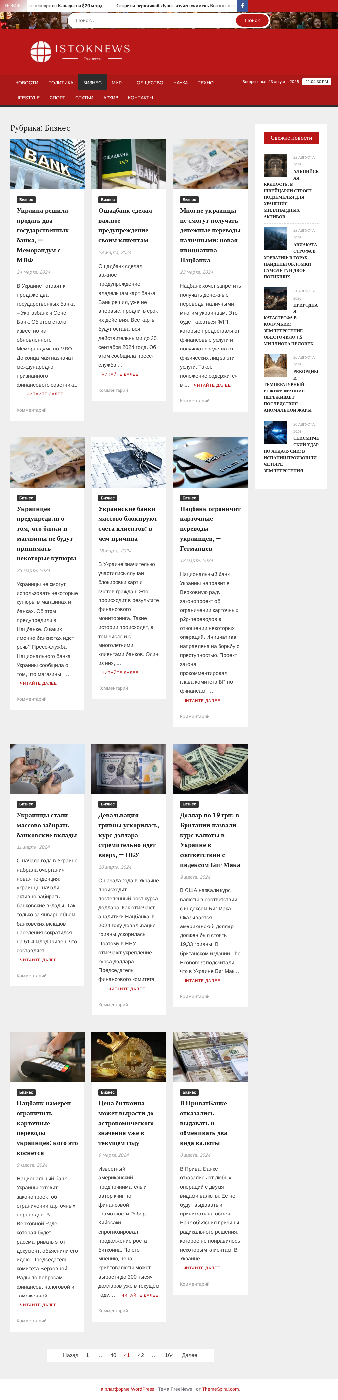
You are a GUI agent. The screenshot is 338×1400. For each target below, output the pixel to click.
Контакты (140, 97)
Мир (117, 82)
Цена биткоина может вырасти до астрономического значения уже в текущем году (126, 1123)
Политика (60, 82)
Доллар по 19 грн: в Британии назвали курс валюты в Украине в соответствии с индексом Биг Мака (210, 840)
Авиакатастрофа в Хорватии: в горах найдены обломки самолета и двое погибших (290, 261)
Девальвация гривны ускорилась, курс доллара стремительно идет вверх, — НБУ (128, 835)
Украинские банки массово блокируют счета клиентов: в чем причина (127, 523)
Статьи (84, 97)
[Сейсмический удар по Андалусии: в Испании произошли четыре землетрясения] (275, 431)
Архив (110, 97)
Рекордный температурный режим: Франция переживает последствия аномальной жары (291, 390)
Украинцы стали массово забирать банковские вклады (47, 825)
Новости (26, 82)
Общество (150, 82)
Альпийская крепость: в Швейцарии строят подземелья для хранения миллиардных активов (291, 194)
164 (169, 1355)
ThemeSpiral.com (220, 1389)
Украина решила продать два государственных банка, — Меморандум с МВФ (43, 235)
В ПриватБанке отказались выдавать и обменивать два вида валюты (203, 1123)
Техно (206, 82)
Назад (70, 1355)
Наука (180, 82)
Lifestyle (27, 97)
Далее (189, 1355)
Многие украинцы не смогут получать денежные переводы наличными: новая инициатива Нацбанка (210, 235)
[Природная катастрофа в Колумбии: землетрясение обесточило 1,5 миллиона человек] (275, 298)
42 (141, 1355)
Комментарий (32, 410)
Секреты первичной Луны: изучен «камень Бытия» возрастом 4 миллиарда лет (183, 5)
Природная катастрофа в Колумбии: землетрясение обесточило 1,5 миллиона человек (291, 324)
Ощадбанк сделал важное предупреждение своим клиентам (125, 225)
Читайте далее (45, 394)
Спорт (57, 97)
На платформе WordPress (125, 1389)
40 (113, 1355)
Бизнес (92, 82)
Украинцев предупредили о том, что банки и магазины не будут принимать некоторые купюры (46, 533)
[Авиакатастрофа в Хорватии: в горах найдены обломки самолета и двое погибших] (275, 238)
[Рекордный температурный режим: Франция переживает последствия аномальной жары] (275, 365)
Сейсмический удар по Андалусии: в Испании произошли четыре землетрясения (291, 454)
